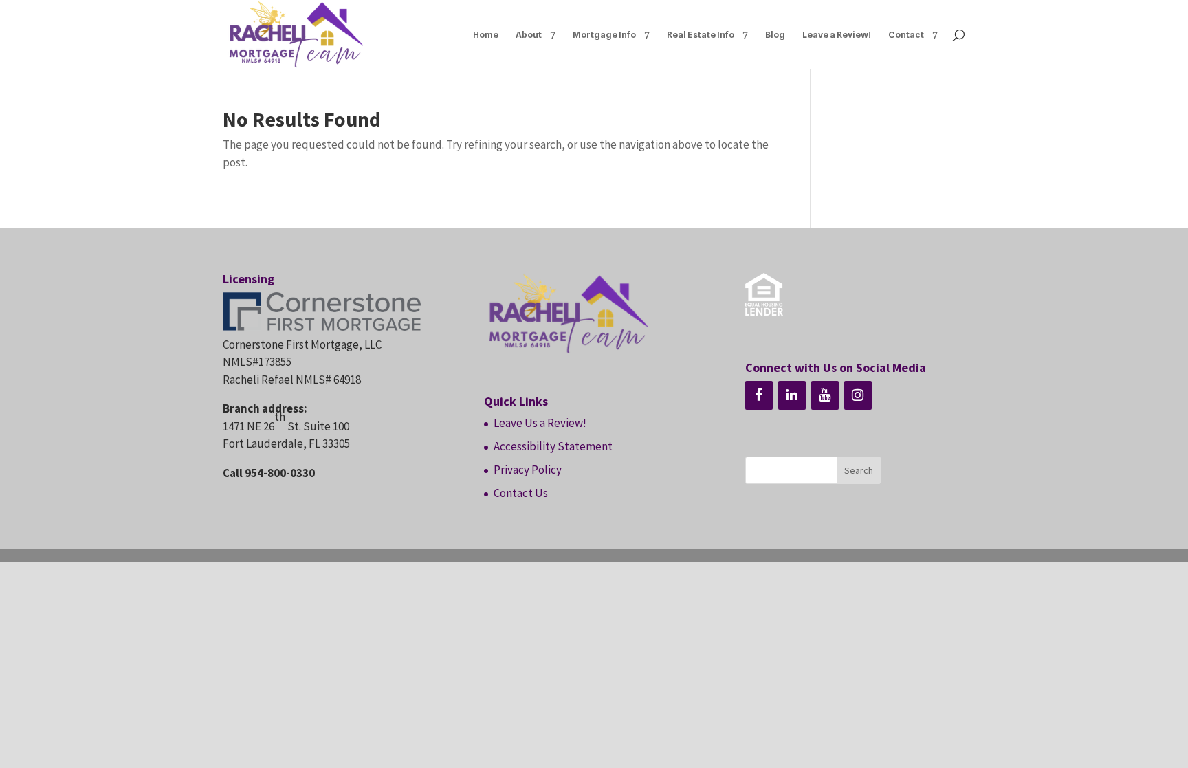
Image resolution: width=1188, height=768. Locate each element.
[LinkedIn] (792, 395)
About (529, 35)
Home (485, 35)
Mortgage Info (604, 35)
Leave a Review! (836, 35)
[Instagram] (858, 395)
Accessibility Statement (553, 446)
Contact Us (521, 493)
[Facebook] (759, 395)
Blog (775, 35)
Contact (906, 35)
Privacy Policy (528, 469)
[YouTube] (825, 395)
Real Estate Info (700, 35)
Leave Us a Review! (540, 422)
